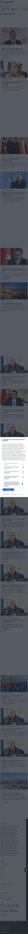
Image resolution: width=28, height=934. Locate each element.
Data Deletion (6, 494)
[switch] (23, 467)
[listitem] (14, 464)
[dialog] (14, 467)
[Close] (25, 439)
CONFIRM (8, 489)
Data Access (14, 494)
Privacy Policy (22, 494)
